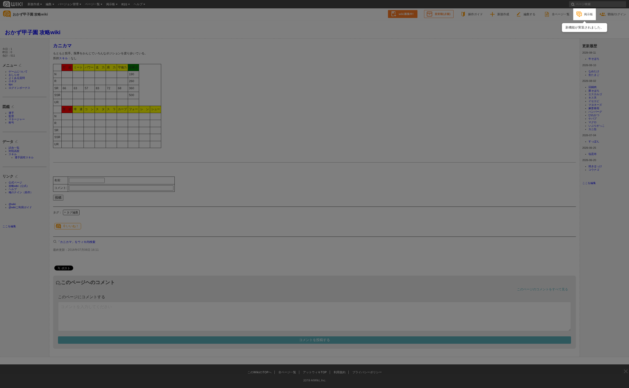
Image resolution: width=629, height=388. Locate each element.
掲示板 (588, 14)
